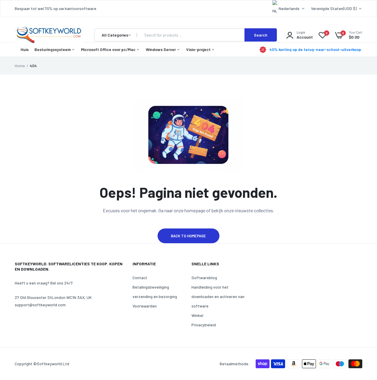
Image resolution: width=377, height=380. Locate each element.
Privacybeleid (203, 324)
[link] (360, 337)
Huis (25, 49)
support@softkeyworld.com (40, 304)
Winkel (197, 315)
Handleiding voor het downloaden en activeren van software (217, 296)
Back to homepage (188, 235)
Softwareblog (204, 277)
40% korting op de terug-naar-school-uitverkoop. (315, 49)
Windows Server (161, 49)
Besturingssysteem (53, 49)
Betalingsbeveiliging (151, 286)
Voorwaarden (145, 305)
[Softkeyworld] (48, 35)
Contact (140, 277)
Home (20, 65)
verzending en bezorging (155, 296)
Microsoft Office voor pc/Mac (108, 49)
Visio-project (198, 49)
